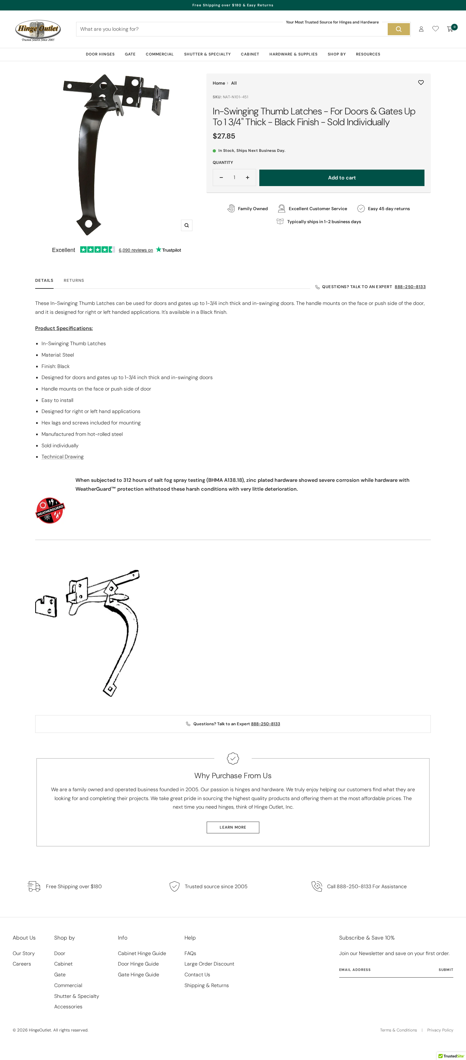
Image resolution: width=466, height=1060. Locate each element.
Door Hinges (100, 54)
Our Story (24, 953)
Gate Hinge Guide (138, 974)
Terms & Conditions (398, 1030)
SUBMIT (446, 969)
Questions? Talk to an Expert (374, 286)
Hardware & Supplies (293, 54)
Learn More (233, 827)
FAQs (190, 953)
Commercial (160, 54)
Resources (368, 54)
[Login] (421, 29)
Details (44, 280)
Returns (74, 280)
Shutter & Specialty (207, 54)
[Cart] (450, 29)
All (234, 83)
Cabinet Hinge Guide (142, 953)
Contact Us (197, 974)
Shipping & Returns (206, 985)
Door (59, 953)
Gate (130, 54)
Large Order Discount (209, 963)
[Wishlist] (435, 30)
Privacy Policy (440, 1030)
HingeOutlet (40, 1030)
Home (219, 83)
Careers (22, 963)
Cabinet (250, 54)
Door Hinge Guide (138, 963)
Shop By (337, 54)
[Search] (399, 29)
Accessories (68, 1006)
